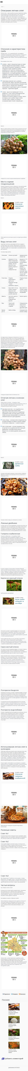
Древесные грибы (19, 465)
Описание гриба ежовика (12, 1026)
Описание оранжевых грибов (19, 206)
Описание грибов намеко (12, 1051)
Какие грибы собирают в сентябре (19, 601)
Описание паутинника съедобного (13, 1039)
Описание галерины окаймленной (20, 776)
